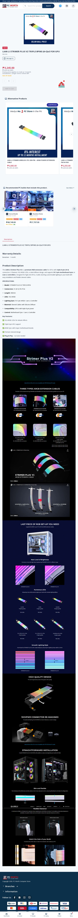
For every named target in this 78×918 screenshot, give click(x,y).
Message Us (9, 58)
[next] (74, 209)
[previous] (4, 209)
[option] (15, 208)
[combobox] (40, 5)
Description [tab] (8, 239)
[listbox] (39, 208)
